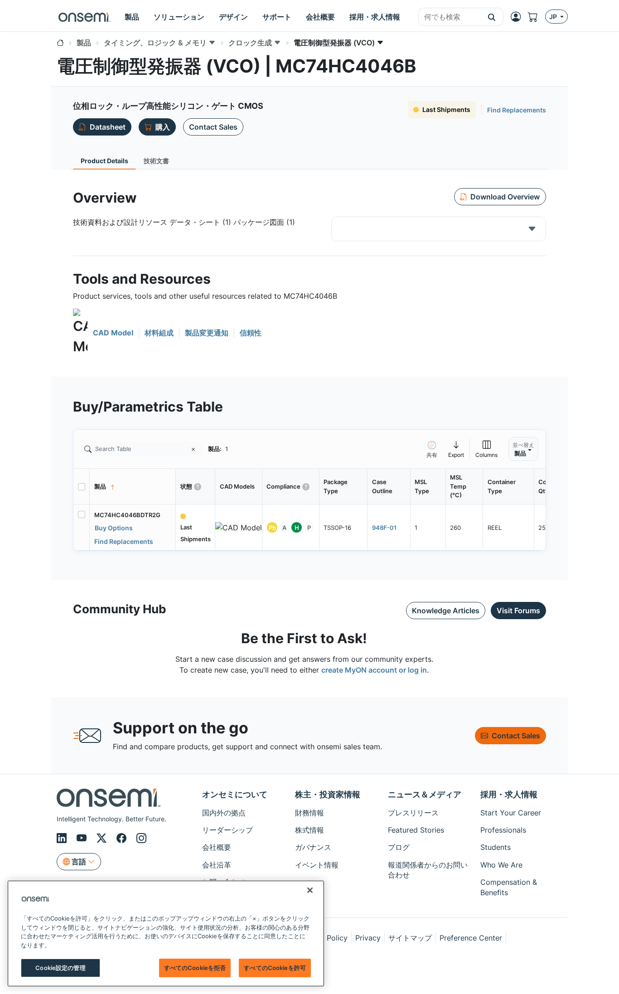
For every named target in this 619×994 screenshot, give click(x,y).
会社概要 (216, 847)
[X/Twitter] (103, 838)
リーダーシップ (227, 829)
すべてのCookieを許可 (275, 967)
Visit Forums (518, 610)
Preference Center (471, 937)
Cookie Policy (324, 937)
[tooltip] (456, 449)
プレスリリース (413, 812)
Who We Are (501, 864)
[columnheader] (133, 486)
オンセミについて (234, 794)
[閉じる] (310, 890)
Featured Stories (416, 829)
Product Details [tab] (104, 161)
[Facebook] (122, 838)
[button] (491, 17)
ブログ (399, 847)
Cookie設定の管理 (60, 967)
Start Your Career (510, 812)
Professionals (503, 829)
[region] (165, 933)
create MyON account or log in (374, 669)
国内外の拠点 (224, 812)
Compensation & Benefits (508, 887)
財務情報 (309, 812)
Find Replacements (516, 110)
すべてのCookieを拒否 (195, 967)
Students (495, 847)
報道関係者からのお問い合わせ (428, 869)
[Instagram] (141, 838)
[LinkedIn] (63, 838)
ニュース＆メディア (424, 794)
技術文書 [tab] (156, 161)
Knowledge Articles (445, 610)
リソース (309, 899)
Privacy (368, 937)
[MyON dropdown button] (518, 16)
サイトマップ (410, 937)
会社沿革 (216, 864)
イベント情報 (317, 864)
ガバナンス (313, 847)
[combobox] (449, 17)
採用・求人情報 (508, 794)
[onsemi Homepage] (84, 17)
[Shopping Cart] (536, 16)
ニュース (309, 882)
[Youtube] (83, 838)
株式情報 (309, 829)
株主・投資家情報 (327, 794)
